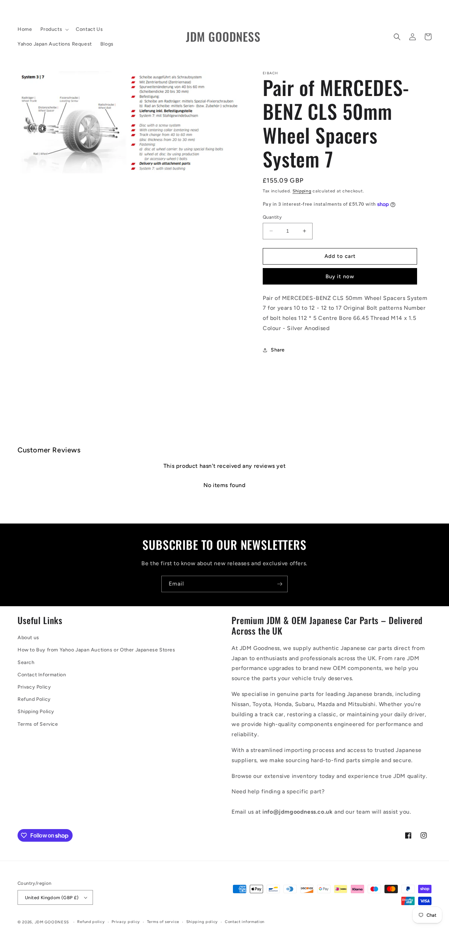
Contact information (244, 921)
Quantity (272, 217)
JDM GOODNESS (52, 922)
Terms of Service (38, 724)
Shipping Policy (36, 711)
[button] (54, 29)
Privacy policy (126, 921)
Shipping (302, 191)
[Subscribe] (279, 584)
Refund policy (91, 921)
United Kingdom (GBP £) (52, 897)
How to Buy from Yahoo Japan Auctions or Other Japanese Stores (96, 650)
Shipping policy (202, 921)
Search (26, 662)
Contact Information (42, 675)
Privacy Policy (34, 687)
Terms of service (163, 921)
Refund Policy (34, 699)
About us (28, 638)
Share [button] (278, 350)
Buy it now (340, 276)
